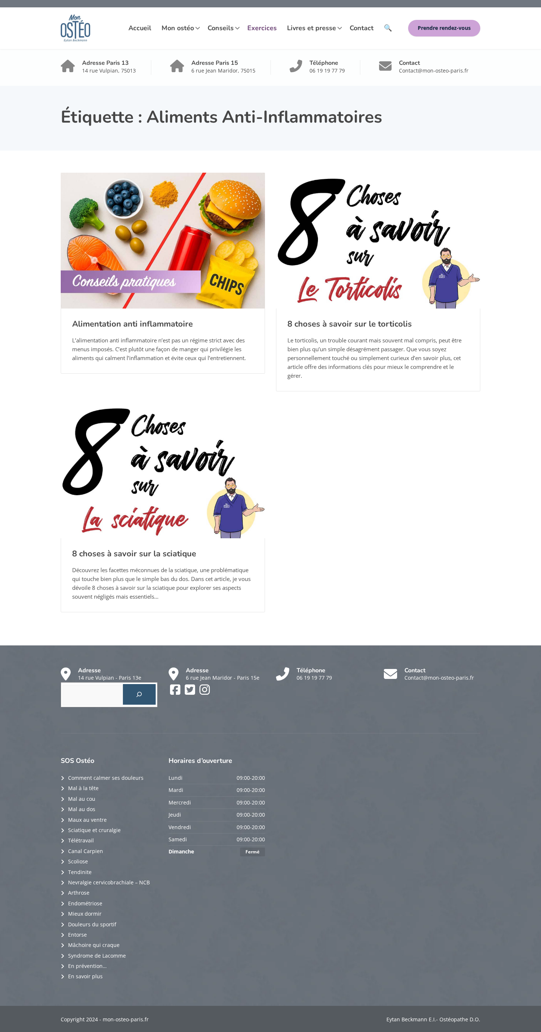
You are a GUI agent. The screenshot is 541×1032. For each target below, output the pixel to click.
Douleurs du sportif (92, 924)
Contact (362, 28)
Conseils (221, 28)
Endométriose (85, 903)
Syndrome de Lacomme (97, 955)
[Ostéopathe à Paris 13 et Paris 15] (75, 28)
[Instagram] (204, 691)
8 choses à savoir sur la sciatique (134, 553)
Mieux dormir (85, 913)
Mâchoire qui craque (94, 944)
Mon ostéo (178, 28)
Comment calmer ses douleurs (106, 777)
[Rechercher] (139, 694)
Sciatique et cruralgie (94, 830)
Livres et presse (311, 28)
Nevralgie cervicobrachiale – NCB (109, 882)
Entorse (77, 934)
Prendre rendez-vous (444, 28)
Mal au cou (81, 798)
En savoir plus (85, 976)
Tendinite (80, 872)
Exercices (262, 28)
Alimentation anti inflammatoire (132, 324)
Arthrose (78, 892)
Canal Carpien (85, 851)
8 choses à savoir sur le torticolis (349, 324)
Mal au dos (81, 809)
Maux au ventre (87, 819)
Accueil (139, 28)
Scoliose (78, 861)
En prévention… (87, 965)
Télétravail (81, 840)
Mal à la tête (83, 788)
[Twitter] (191, 691)
